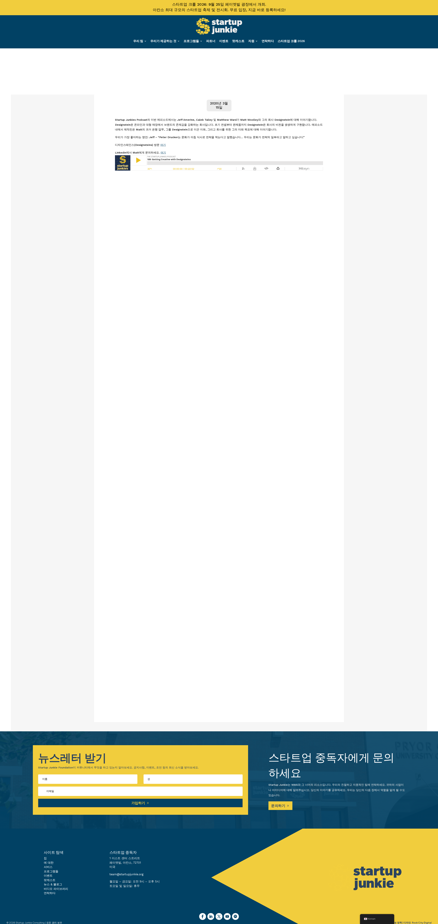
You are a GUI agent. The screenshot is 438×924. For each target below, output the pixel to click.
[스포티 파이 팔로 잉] (235, 916)
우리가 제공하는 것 (163, 41)
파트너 (210, 41)
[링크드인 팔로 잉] (210, 916)
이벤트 (223, 41)
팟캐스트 (238, 41)
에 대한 (49, 862)
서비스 (48, 867)
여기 (163, 145)
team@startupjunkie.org (127, 874)
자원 (251, 41)
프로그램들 (191, 41)
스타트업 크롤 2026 (291, 41)
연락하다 (268, 41)
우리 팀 (138, 41)
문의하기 (278, 805)
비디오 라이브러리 (56, 888)
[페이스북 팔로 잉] (202, 916)
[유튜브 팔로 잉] (227, 916)
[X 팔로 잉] (219, 916)
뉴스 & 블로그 (53, 884)
